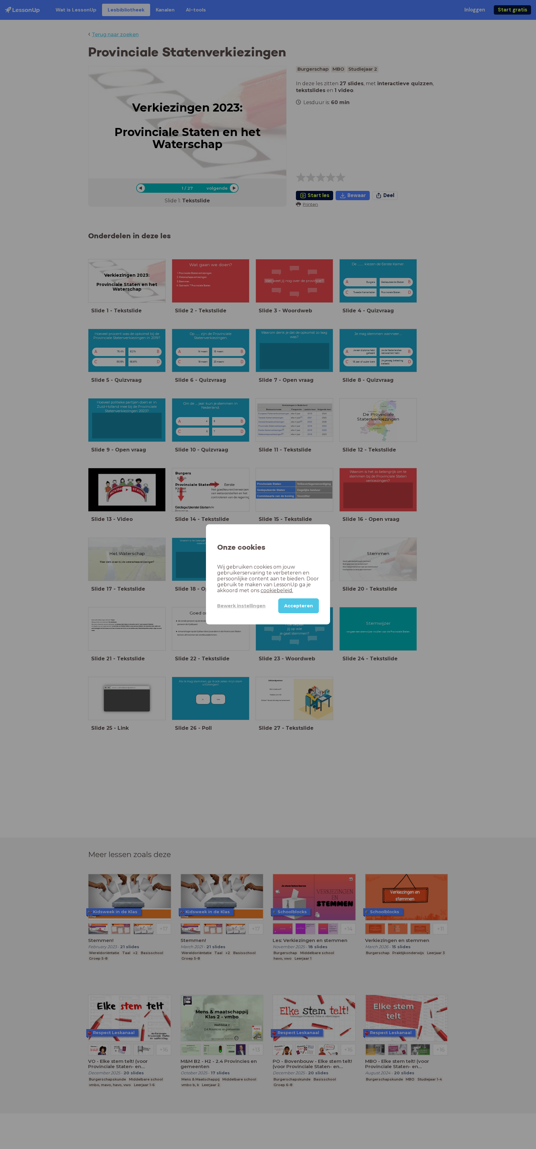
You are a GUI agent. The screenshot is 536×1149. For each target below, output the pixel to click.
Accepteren (298, 606)
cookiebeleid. (277, 591)
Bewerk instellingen (241, 606)
